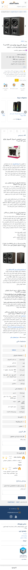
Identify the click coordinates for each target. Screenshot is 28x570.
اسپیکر (20, 12)
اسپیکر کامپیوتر (14, 12)
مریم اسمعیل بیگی (14, 337)
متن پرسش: (23, 489)
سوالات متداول (23, 538)
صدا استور (23, 316)
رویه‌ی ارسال (24, 536)
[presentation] (25, 112)
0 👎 (3, 457)
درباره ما (25, 534)
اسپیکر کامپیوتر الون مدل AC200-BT (17, 269)
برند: (26, 41)
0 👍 (6, 457)
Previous (2, 25)
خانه (25, 12)
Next (25, 25)
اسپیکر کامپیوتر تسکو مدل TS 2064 (16, 327)
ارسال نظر (22, 448)
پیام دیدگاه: (23, 439)
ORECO (22, 41)
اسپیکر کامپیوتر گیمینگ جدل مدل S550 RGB (18, 114)
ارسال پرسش (22, 498)
